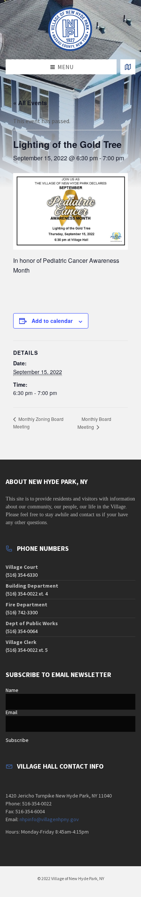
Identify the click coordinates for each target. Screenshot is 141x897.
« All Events (30, 102)
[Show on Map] (127, 66)
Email (11, 712)
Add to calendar (52, 320)
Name (12, 690)
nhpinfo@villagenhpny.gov (49, 819)
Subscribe (17, 740)
